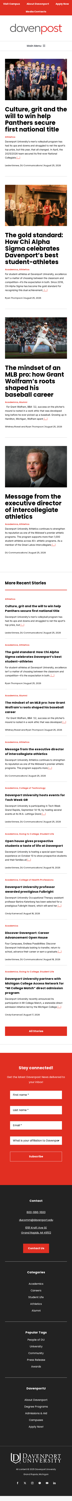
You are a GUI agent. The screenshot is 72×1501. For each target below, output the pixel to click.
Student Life (47, 834)
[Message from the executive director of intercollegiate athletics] (36, 448)
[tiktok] (40, 1483)
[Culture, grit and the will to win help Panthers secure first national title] (36, 61)
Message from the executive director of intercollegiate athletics (33, 506)
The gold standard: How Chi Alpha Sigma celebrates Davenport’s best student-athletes (34, 248)
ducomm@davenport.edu (36, 1220)
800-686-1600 (36, 1212)
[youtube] (47, 1483)
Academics (11, 269)
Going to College (29, 834)
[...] (18, 157)
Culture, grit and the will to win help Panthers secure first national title (36, 119)
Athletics (10, 137)
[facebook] (17, 1483)
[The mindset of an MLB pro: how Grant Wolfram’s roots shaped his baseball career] (36, 320)
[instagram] (32, 1483)
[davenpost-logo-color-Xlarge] (36, 25)
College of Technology (32, 788)
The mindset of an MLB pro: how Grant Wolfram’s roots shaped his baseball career (34, 381)
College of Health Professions (36, 879)
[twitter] (25, 1483)
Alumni (23, 402)
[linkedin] (54, 1483)
